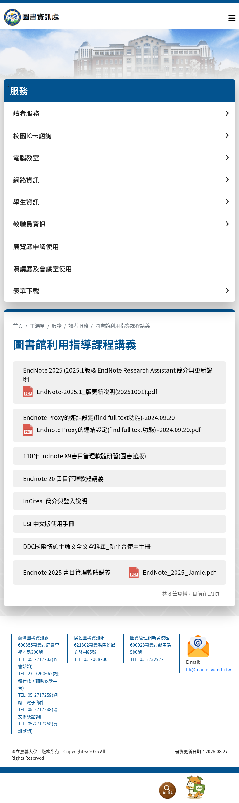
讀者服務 (78, 325)
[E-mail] (198, 645)
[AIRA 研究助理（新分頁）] (167, 790)
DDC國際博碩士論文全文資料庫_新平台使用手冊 (87, 546)
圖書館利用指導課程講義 (122, 325)
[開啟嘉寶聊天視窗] (195, 787)
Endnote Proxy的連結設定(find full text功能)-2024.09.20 (99, 417)
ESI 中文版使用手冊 (48, 523)
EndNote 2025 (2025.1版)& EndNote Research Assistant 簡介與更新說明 (117, 374)
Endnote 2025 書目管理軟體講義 (66, 572)
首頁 (18, 325)
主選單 (37, 325)
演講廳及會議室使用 (42, 268)
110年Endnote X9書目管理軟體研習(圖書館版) (84, 455)
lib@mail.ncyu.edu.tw (208, 669)
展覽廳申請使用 (36, 246)
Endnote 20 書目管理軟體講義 (63, 478)
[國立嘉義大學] (37, 17)
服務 (57, 325)
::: (7, 84)
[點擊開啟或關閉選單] (231, 16)
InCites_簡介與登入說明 (55, 501)
